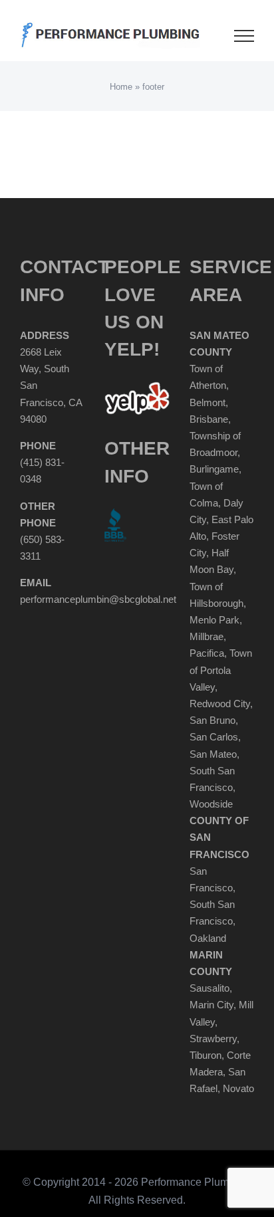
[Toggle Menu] (244, 36)
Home (121, 87)
